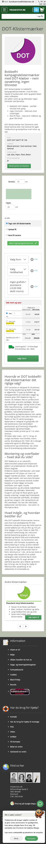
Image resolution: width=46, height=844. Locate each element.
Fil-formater (15, 741)
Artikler (13, 736)
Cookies (13, 674)
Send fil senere (14, 235)
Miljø (12, 654)
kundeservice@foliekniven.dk (21, 1)
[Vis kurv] (42, 10)
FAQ (12, 726)
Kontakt (13, 717)
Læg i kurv (22, 358)
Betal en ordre (16, 746)
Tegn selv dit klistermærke (19, 223)
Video (12, 731)
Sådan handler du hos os (21, 659)
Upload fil (12, 229)
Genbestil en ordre (18, 751)
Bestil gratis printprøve (19, 166)
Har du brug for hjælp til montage (24, 722)
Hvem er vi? (15, 649)
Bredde (11, 181)
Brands (13, 684)
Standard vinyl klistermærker (20, 603)
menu (4, 11)
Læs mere (32, 617)
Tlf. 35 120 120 (42, 2)
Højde (8, 203)
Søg (39, 16)
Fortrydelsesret (16, 669)
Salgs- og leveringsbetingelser (23, 664)
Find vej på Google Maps (25, 803)
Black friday (15, 679)
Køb (10, 313)
